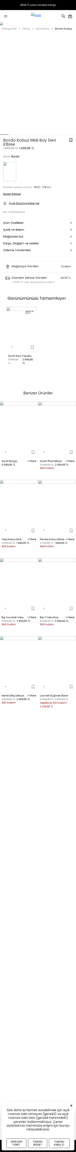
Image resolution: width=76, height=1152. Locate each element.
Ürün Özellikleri (13, 223)
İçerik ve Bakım (13, 230)
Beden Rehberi (12, 194)
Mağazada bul (13, 237)
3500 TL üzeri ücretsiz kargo (38, 5)
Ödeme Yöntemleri (17, 250)
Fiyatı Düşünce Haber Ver (24, 203)
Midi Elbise (42, 29)
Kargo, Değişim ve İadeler (21, 243)
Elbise (26, 29)
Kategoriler (9, 29)
